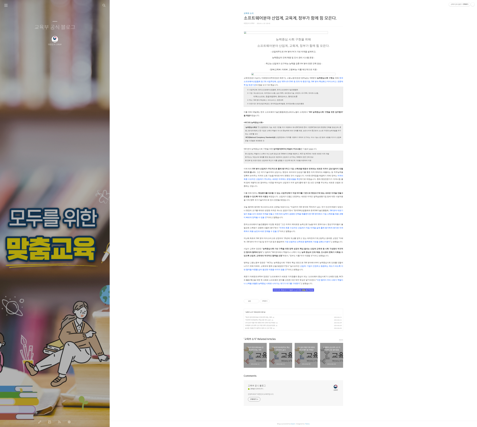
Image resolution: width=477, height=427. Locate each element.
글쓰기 (40, 421)
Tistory (307, 424)
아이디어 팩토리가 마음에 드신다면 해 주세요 (293, 290)
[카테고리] (6, 5)
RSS (60, 421)
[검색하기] (104, 5)
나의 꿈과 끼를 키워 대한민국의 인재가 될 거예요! (260, 323)
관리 (70, 421)
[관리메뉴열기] (473, 4)
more (341, 340)
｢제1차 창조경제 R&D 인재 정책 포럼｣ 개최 (258, 317)
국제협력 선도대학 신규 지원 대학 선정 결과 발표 (260, 325)
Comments (250, 375)
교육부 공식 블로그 (54, 27)
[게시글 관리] (256, 301)
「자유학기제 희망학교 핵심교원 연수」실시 (258, 320)
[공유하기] (253, 301)
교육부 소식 (249, 13)
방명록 (50, 421)
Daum (293, 424)
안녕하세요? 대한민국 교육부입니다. (261, 394)
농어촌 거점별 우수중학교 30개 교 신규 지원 (258, 328)
